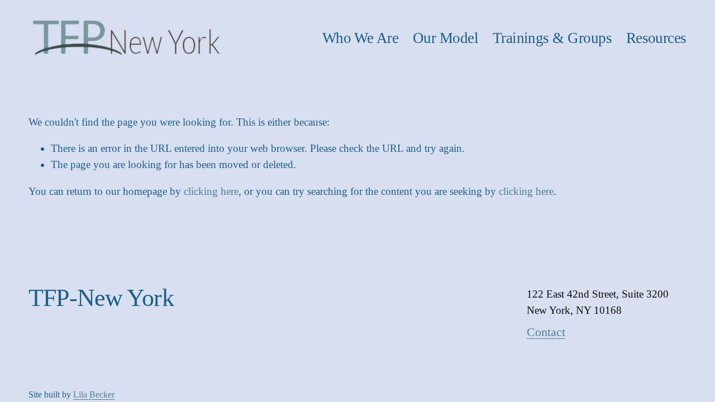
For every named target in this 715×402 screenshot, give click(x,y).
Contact (546, 332)
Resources (656, 38)
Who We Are (360, 38)
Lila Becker (94, 394)
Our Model (445, 38)
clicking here (211, 191)
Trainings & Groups (552, 38)
